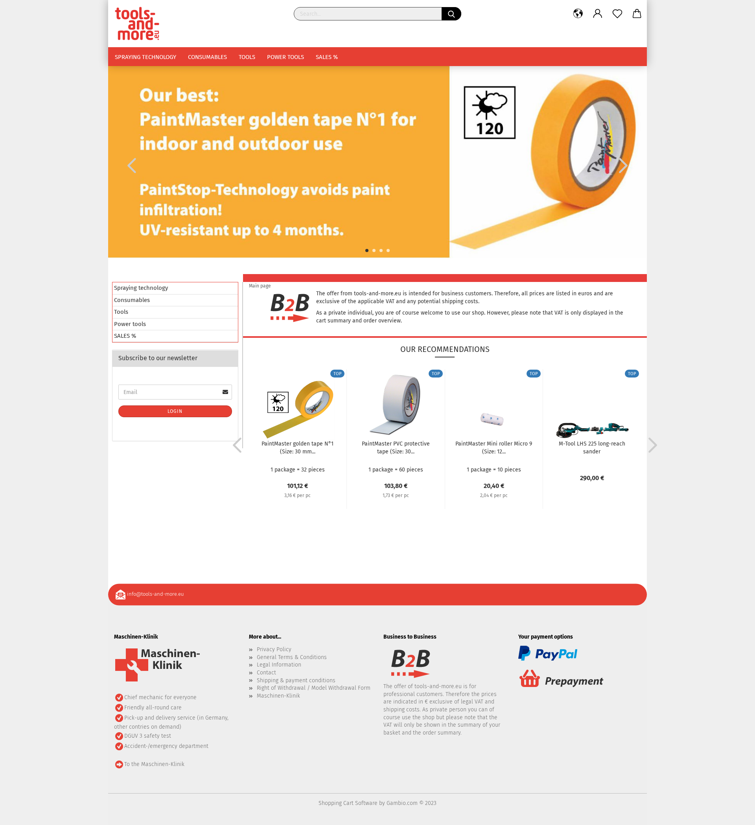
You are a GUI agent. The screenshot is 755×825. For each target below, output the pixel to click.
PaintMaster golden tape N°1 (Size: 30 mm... (297, 447)
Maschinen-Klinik (278, 695)
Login (175, 411)
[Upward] (733, 813)
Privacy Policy (274, 649)
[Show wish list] (617, 14)
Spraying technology (145, 57)
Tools (247, 57)
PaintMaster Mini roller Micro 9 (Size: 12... (493, 447)
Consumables (207, 57)
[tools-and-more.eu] (140, 23)
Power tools (285, 57)
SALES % (327, 57)
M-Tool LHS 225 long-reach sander (592, 447)
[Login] (598, 14)
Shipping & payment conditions (296, 680)
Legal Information (279, 664)
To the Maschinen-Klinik (154, 764)
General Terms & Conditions (292, 657)
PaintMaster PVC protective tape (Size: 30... (396, 447)
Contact (266, 672)
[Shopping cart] (637, 14)
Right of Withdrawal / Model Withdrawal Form (313, 688)
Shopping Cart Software (348, 803)
